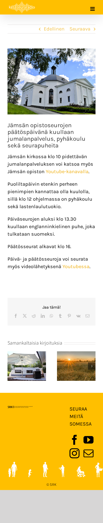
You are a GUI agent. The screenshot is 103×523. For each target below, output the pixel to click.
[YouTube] (89, 440)
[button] (11, 366)
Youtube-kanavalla (67, 171)
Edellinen (54, 29)
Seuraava (80, 29)
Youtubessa (76, 266)
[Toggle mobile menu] (93, 8)
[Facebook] (75, 440)
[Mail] (89, 453)
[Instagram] (75, 453)
